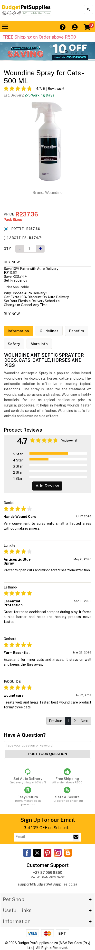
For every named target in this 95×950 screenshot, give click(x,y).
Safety (14, 344)
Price (9, 214)
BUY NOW (12, 262)
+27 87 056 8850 (47, 873)
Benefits (76, 331)
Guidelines (49, 331)
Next (85, 721)
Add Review (47, 485)
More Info (39, 344)
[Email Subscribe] (76, 837)
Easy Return (28, 800)
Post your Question (47, 754)
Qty (7, 249)
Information (18, 331)
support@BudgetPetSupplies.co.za (47, 884)
